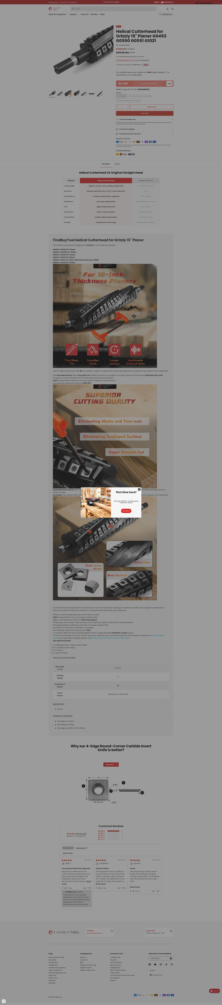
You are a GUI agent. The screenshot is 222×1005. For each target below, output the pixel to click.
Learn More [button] (126, 511)
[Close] (139, 489)
